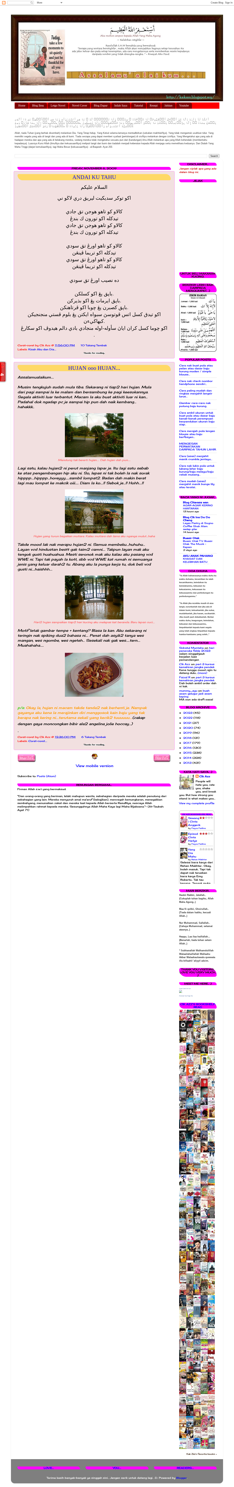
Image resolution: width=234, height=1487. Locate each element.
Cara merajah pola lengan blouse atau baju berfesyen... (197, 434)
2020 (188, 727)
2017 (187, 742)
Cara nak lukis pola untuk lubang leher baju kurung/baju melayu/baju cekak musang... (196, 470)
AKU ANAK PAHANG (198, 555)
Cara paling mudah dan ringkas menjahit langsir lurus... (195, 393)
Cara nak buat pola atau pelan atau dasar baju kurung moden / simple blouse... (196, 370)
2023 (188, 712)
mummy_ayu (188, 690)
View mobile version (94, 766)
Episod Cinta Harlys (193, 837)
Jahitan (168, 105)
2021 (188, 722)
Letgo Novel (58, 105)
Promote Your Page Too (186, 996)
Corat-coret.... (37, 741)
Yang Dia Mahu (192, 853)
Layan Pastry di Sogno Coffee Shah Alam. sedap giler (198, 526)
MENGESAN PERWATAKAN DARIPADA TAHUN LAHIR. (197, 446)
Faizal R (184, 677)
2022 (188, 717)
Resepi (154, 105)
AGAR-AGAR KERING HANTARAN (198, 507)
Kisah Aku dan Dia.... (42, 349)
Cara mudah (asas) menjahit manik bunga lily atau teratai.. (196, 484)
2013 (188, 762)
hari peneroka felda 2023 (196, 649)
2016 (188, 747)
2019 (188, 732)
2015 (188, 752)
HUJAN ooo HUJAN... (94, 368)
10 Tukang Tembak (94, 345)
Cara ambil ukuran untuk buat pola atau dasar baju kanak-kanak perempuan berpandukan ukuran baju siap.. (197, 418)
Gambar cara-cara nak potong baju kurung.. (195, 404)
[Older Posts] (162, 759)
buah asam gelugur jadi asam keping (195, 693)
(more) (202, 672)
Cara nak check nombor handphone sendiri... (196, 382)
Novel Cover (79, 105)
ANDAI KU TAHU (94, 177)
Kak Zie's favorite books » (201, 1454)
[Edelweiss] (183, 1127)
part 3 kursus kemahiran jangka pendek (196, 666)
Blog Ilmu (38, 105)
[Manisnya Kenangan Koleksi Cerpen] (212, 1116)
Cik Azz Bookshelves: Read (197, 814)
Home (21, 105)
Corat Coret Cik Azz (185, 988)
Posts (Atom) (46, 776)
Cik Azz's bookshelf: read (198, 1006)
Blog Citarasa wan (195, 502)
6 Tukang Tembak (93, 737)
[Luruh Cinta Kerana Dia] (190, 1259)
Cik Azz (184, 664)
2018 (188, 737)
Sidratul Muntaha (191, 647)
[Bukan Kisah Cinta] (190, 1270)
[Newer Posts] (26, 759)
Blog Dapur (100, 105)
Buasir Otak (191, 538)
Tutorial (138, 105)
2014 (188, 757)
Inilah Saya (120, 105)
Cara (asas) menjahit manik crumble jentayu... (195, 457)
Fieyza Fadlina (198, 828)
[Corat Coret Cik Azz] (180, 991)
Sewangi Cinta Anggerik (194, 821)
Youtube (184, 105)
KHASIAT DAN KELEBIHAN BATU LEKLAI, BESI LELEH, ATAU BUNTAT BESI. (197, 563)
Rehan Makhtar (199, 859)
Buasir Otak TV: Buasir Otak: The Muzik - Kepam (198, 544)
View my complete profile (196, 803)
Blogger (181, 1477)
